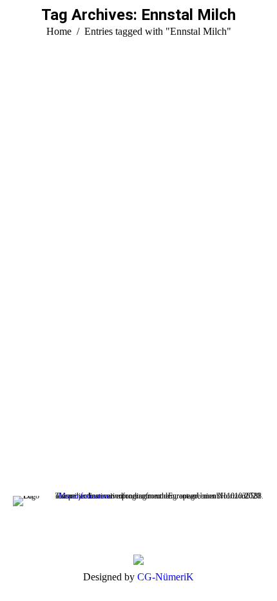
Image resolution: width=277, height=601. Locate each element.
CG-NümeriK (165, 576)
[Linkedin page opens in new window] (41, 425)
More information (84, 495)
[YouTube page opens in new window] (22, 425)
